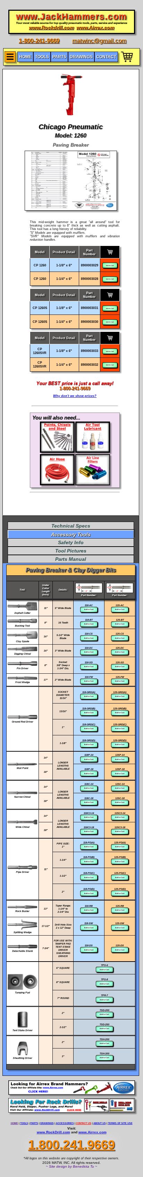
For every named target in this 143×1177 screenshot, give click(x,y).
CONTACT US (83, 1123)
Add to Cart (110, 265)
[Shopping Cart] (127, 63)
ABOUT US (99, 1123)
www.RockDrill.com (53, 1132)
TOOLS (24, 1123)
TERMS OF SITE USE (120, 1123)
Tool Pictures (70, 551)
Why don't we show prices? (74, 396)
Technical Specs (70, 526)
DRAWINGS (47, 1123)
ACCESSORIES (65, 1123)
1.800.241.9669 (71, 1145)
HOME (14, 1123)
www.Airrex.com (92, 1132)
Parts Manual (70, 559)
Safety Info (71, 542)
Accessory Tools (71, 534)
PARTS (34, 1123)
